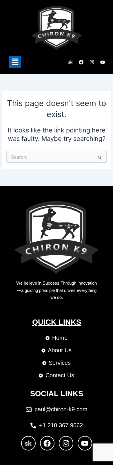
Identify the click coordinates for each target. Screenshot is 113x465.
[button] (15, 62)
